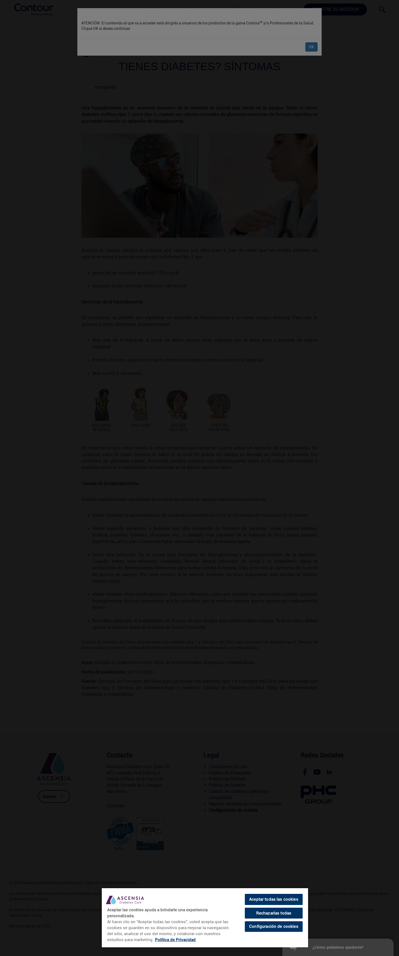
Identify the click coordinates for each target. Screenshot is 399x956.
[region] (205, 917)
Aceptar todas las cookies (273, 899)
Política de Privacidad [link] (175, 939)
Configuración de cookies (273, 926)
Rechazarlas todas (274, 913)
